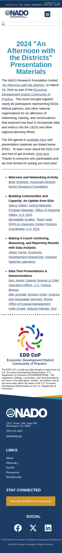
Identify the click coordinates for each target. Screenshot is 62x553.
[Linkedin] (48, 527)
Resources (12, 472)
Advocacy (12, 462)
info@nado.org (14, 436)
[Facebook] (17, 527)
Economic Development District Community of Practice (26, 94)
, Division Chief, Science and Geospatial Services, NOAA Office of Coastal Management (34, 299)
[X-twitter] (33, 527)
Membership (13, 477)
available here (36, 140)
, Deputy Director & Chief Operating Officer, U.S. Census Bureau (34, 285)
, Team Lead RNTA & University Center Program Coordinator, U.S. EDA (33, 224)
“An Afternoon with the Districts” (23, 85)
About (9, 457)
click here (42, 154)
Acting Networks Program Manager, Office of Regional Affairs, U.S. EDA (34, 210)
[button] (47, 14)
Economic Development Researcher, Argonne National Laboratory (33, 257)
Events (10, 467)
